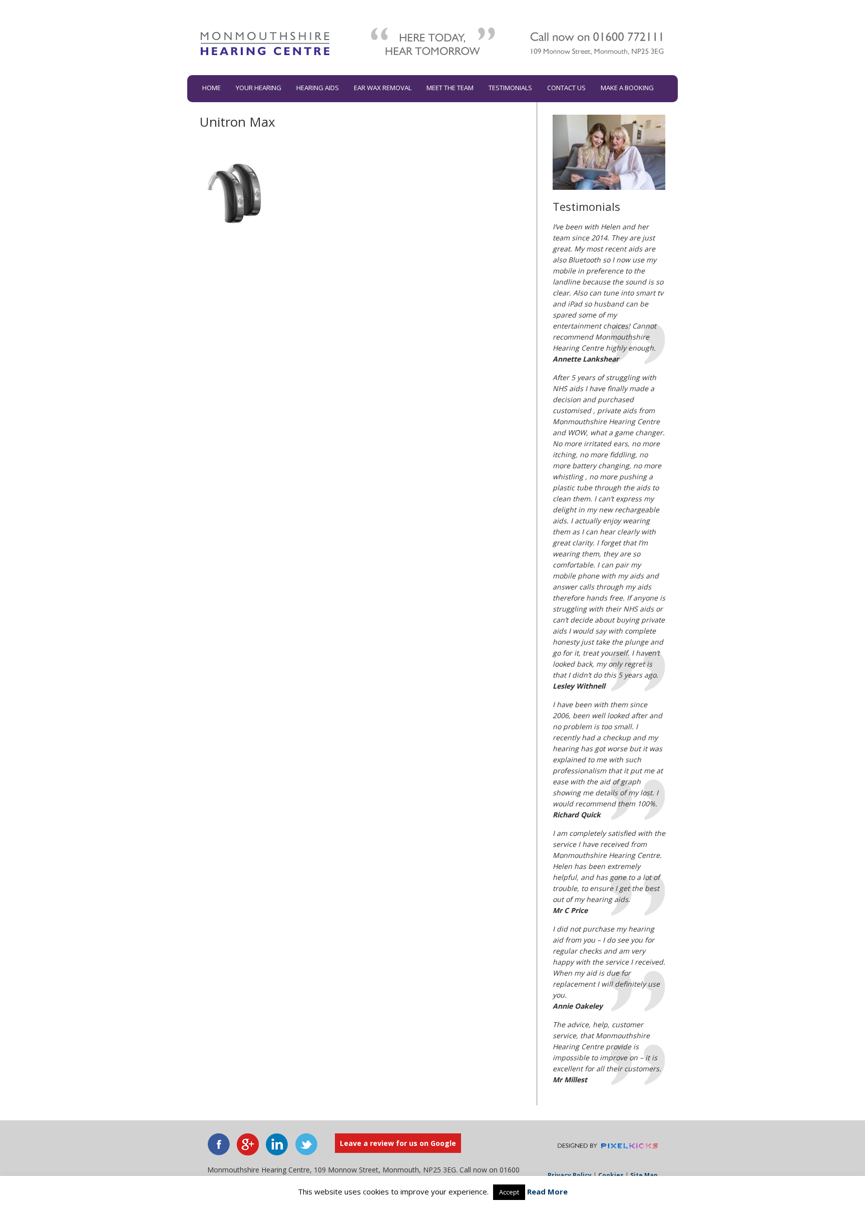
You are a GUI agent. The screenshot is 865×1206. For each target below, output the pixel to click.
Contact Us (566, 87)
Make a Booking (627, 87)
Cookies (611, 1175)
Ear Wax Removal (382, 87)
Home (211, 87)
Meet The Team (450, 87)
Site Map (644, 1175)
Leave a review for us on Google (398, 1143)
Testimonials (510, 87)
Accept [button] (509, 1191)
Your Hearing (258, 87)
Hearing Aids (317, 87)
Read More (547, 1191)
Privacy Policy (570, 1175)
